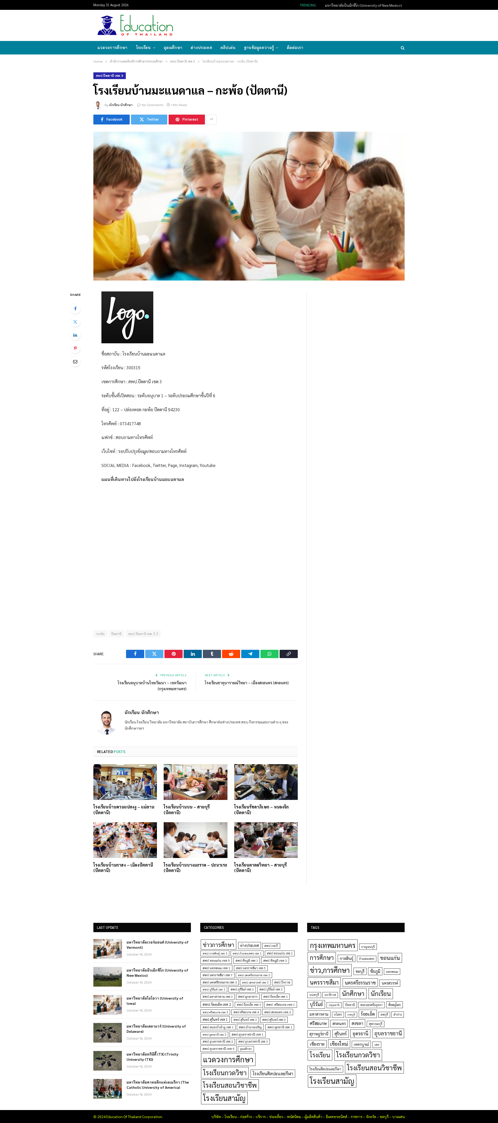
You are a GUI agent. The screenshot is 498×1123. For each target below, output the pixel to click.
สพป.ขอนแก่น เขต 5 (216, 960)
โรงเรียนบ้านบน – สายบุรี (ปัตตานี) (187, 809)
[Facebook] (75, 308)
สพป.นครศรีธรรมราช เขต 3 (220, 982)
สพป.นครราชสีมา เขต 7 (217, 975)
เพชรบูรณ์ (361, 1044)
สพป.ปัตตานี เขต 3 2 (143, 634)
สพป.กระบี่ (271, 946)
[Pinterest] (75, 348)
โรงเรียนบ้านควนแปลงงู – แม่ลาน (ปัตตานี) (123, 809)
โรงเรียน (143, 47)
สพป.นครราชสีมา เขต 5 (251, 968)
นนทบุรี (314, 995)
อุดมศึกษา (173, 47)
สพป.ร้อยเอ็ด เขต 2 (217, 1004)
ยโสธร (338, 1014)
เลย (377, 1044)
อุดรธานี (360, 1033)
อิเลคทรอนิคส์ (336, 1116)
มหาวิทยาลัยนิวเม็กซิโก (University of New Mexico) (363, 5)
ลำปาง (397, 1014)
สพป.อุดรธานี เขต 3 (214, 1034)
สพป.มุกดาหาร (248, 996)
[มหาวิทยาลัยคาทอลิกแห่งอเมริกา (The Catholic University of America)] (107, 1089)
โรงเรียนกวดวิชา (225, 1072)
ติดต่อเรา (295, 47)
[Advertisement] (309, 25)
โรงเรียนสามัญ (224, 1098)
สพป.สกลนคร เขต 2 (277, 1012)
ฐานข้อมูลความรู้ (259, 47)
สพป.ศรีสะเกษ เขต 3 (215, 1012)
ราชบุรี (351, 1014)
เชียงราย (317, 1044)
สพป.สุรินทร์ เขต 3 (274, 1020)
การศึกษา (322, 957)
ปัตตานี (116, 634)
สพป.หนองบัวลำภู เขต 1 (218, 1027)
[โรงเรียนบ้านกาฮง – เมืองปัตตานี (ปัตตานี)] (125, 840)
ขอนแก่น (390, 957)
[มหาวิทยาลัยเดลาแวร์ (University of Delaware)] (107, 1033)
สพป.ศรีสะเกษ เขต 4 (246, 1012)
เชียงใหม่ (339, 1044)
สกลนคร (339, 1023)
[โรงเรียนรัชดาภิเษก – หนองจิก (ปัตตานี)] (266, 782)
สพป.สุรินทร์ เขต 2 (245, 1020)
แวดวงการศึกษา (113, 47)
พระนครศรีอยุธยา (371, 1005)
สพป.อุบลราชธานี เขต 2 (218, 1041)
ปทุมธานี (334, 1005)
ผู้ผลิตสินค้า (313, 1116)
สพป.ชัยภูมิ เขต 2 (275, 960)
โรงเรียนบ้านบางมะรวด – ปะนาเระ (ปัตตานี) (195, 867)
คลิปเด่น (228, 47)
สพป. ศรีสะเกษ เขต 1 (280, 1004)
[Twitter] (75, 322)
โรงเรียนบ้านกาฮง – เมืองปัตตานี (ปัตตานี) (123, 867)
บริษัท (216, 1116)
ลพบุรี (384, 1014)
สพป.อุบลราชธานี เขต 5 (218, 1049)
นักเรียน (381, 993)
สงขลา (357, 1023)
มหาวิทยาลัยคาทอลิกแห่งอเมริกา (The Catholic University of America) (158, 1085)
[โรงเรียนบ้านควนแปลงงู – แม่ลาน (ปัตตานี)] (125, 782)
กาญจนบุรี (368, 947)
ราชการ (356, 1116)
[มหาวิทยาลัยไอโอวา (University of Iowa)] (107, 1005)
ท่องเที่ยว (276, 1116)
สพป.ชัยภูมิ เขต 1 (247, 960)
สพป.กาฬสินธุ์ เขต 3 (215, 953)
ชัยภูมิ (375, 971)
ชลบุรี (360, 971)
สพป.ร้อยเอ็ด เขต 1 (275, 997)
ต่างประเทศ (201, 47)
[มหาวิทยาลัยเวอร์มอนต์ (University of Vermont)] (107, 949)
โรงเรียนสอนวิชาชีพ (230, 1085)
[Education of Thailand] (135, 25)
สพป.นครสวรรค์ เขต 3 (255, 982)
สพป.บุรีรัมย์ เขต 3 (270, 989)
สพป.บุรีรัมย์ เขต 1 (214, 989)
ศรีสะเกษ (318, 1023)
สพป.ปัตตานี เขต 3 (109, 76)
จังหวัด (371, 1116)
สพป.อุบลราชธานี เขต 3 (253, 1041)
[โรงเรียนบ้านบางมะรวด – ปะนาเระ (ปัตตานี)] (195, 840)
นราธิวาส (330, 995)
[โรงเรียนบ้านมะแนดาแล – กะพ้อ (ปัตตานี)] (249, 206)
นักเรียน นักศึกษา (121, 105)
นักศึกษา (353, 993)
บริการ (260, 1116)
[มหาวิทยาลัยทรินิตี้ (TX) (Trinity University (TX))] (107, 1061)
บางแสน (398, 1116)
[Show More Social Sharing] (211, 119)
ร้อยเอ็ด (368, 1014)
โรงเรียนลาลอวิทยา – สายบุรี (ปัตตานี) (260, 867)
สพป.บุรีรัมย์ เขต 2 (242, 989)
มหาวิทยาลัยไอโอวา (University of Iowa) (155, 1001)
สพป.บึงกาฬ (282, 982)
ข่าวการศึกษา (218, 944)
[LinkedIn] (75, 335)
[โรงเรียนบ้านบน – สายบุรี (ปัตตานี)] (195, 782)
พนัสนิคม (294, 1116)
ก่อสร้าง (246, 1116)
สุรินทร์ (340, 1033)
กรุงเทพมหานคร (333, 945)
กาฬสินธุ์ (346, 958)
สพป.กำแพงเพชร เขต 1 (247, 953)
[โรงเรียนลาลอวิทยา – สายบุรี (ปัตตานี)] (266, 840)
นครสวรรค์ (390, 983)
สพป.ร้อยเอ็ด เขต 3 (249, 1005)
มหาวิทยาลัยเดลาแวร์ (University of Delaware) (156, 1029)
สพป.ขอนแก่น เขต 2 (280, 953)
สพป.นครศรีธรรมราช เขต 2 (254, 975)
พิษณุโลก (394, 1004)
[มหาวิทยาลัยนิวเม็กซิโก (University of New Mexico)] (107, 977)
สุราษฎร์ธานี (318, 1033)
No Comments (152, 105)
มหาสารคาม (318, 1014)
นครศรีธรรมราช (360, 983)
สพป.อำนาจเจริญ (250, 1027)
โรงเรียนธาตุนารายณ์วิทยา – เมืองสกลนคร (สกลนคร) (247, 682)
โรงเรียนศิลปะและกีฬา (273, 1073)
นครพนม (392, 971)
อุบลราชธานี (388, 1033)
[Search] (402, 48)
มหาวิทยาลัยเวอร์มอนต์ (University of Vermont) (158, 945)
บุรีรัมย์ (316, 1004)
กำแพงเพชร (366, 959)
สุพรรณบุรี (375, 1024)
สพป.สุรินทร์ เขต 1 (215, 1019)
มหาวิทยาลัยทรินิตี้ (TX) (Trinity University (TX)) (152, 1057)
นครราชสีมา (324, 982)
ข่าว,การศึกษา (330, 969)
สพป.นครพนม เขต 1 (216, 968)
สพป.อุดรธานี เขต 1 (279, 1027)
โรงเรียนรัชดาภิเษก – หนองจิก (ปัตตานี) (261, 809)
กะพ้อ (100, 634)
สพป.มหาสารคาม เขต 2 (218, 997)
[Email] (75, 361)
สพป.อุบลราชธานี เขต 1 (248, 1034)
